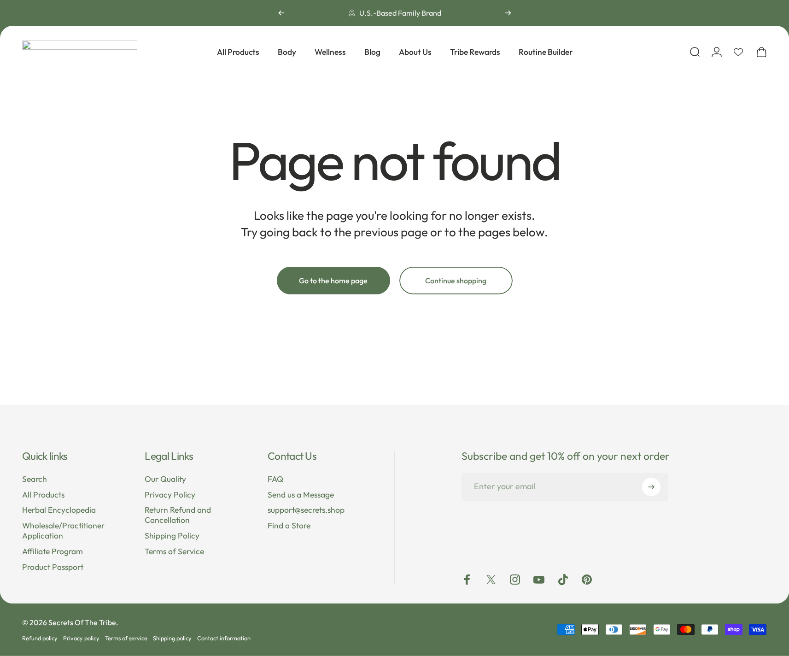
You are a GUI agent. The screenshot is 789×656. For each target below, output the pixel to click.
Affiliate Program (52, 551)
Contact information (224, 638)
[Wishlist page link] (738, 52)
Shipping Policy (172, 536)
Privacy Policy (170, 495)
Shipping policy (172, 638)
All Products (43, 495)
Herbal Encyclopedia (59, 510)
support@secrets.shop (306, 510)
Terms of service (126, 638)
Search (34, 479)
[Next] (508, 13)
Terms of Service (174, 551)
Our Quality (165, 479)
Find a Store (289, 526)
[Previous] (281, 13)
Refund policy (40, 638)
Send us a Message (301, 495)
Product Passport (52, 567)
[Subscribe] (651, 487)
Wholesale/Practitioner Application (63, 531)
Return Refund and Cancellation (178, 515)
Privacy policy (81, 638)
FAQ (275, 479)
